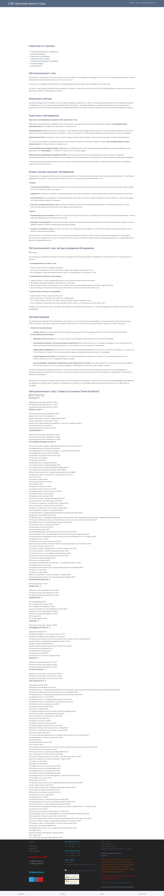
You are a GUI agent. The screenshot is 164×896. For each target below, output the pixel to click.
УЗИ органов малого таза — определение (44, 51)
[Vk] (36, 879)
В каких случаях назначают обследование (44, 61)
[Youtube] (40, 879)
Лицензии (104, 855)
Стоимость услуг (36, 66)
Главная (31, 842)
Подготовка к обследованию (40, 56)
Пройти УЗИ (33, 848)
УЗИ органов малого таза (148, 3)
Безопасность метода (38, 54)
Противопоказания (37, 63)
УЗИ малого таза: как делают (40, 58)
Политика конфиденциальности (111, 853)
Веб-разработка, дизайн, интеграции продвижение (117, 887)
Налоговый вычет (34, 851)
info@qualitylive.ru (36, 872)
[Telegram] (31, 879)
